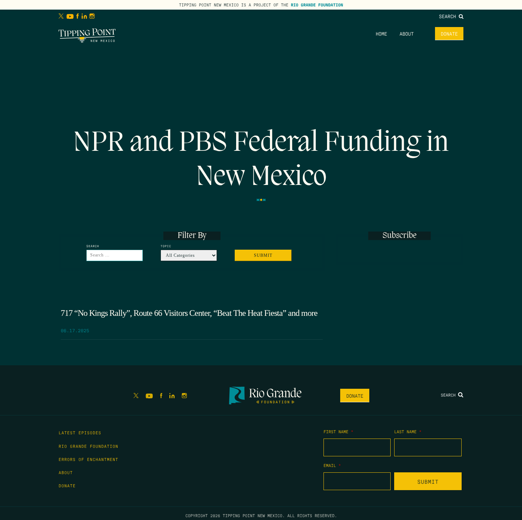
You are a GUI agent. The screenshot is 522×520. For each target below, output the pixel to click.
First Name (338, 431)
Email (332, 465)
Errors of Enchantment (88, 459)
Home (381, 33)
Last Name (408, 431)
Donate (449, 33)
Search (449, 16)
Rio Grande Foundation (317, 4)
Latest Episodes (80, 432)
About (406, 33)
